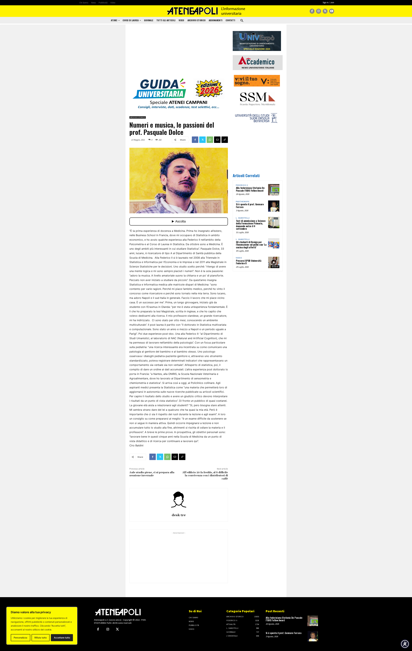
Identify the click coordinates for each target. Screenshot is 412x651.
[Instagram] (318, 11)
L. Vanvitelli (243, 218)
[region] (41, 626)
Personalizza (20, 637)
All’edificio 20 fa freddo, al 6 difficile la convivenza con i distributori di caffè (205, 475)
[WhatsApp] (210, 139)
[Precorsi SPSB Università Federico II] (273, 262)
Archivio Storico (137, 117)
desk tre (179, 515)
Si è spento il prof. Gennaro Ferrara (250, 205)
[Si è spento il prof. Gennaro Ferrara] (273, 206)
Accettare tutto (62, 637)
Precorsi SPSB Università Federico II (248, 262)
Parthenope (242, 202)
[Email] (217, 139)
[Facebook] (312, 11)
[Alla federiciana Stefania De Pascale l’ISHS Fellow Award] (273, 189)
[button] (242, 21)
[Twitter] (325, 11)
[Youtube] (331, 11)
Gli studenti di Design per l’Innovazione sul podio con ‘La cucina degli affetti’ (251, 244)
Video (239, 258)
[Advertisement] (178, 53)
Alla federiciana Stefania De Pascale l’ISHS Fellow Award (250, 189)
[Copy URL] (224, 139)
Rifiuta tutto (40, 637)
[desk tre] (178, 501)
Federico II (242, 185)
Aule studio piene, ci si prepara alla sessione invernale (151, 474)
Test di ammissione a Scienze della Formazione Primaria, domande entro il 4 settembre (251, 225)
